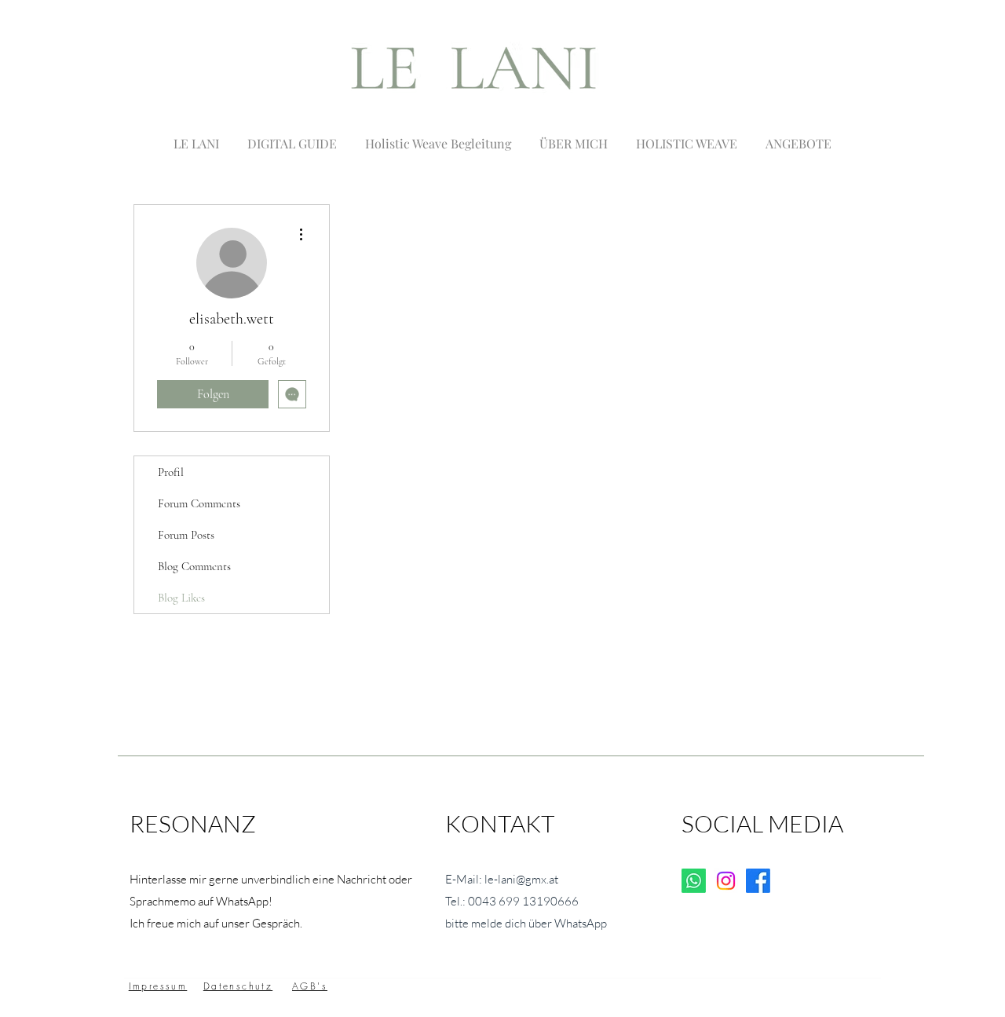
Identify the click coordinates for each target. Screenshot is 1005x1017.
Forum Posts (186, 535)
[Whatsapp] (694, 881)
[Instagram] (726, 881)
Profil (171, 472)
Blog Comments (194, 566)
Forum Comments (199, 503)
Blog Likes (181, 598)
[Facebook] (758, 881)
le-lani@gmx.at (521, 879)
